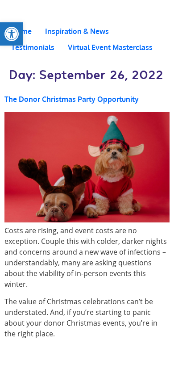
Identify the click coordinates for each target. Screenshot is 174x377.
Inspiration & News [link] (77, 31)
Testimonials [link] (32, 47)
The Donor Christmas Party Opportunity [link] (71, 99)
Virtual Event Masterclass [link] (110, 47)
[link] (11, 34)
